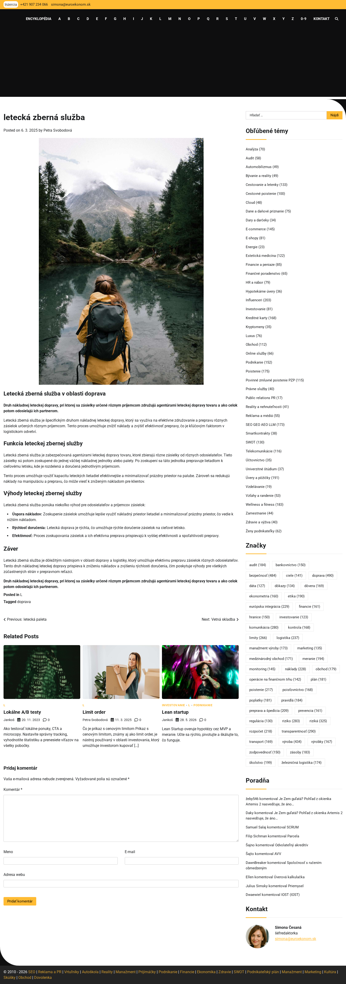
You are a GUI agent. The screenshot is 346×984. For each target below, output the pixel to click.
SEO (31, 972)
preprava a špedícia (269, 711)
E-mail (130, 852)
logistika (288, 638)
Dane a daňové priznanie (265, 211)
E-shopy (252, 238)
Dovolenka (43, 977)
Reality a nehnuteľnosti (264, 407)
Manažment (126, 972)
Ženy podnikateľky (260, 531)
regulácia (261, 721)
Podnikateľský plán (263, 972)
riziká (318, 721)
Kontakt (322, 19)
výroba (292, 742)
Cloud (250, 202)
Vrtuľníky (71, 972)
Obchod (252, 344)
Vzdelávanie (255, 487)
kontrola (299, 627)
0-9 (303, 19)
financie (309, 606)
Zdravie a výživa (258, 522)
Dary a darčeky (257, 220)
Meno (8, 852)
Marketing (313, 972)
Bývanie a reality (258, 176)
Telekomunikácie (259, 451)
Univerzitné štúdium (261, 469)
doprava (24, 602)
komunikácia (263, 627)
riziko (291, 721)
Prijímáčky (147, 972)
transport (261, 742)
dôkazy (285, 586)
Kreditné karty (256, 318)
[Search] (336, 18)
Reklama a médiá (259, 416)
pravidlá (291, 700)
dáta (257, 586)
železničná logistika (302, 763)
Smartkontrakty (258, 433)
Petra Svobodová (58, 130)
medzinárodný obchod (271, 659)
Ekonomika (206, 972)
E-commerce (256, 229)
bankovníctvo (291, 565)
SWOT (250, 442)
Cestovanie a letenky (262, 185)
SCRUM (293, 827)
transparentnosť (299, 731)
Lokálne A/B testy (22, 712)
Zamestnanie (256, 513)
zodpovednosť (264, 752)
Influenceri (254, 300)
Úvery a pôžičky (258, 478)
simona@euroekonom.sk (295, 939)
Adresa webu (14, 874)
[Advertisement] (173, 64)
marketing (309, 648)
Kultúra (330, 972)
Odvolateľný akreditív (291, 845)
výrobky (321, 742)
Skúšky (10, 977)
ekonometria (263, 596)
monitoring (262, 669)
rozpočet (260, 731)
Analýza (252, 149)
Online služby (256, 353)
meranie (313, 659)
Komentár (13, 789)
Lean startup (175, 712)
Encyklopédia (38, 19)
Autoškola (90, 972)
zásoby (300, 752)
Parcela (293, 836)
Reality (107, 972)
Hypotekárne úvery (260, 291)
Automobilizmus (259, 167)
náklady (295, 669)
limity (258, 638)
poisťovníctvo (297, 690)
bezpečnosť (262, 575)
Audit (250, 158)
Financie (187, 972)
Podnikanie (202, 705)
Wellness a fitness (260, 504)
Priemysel (296, 886)
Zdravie (224, 972)
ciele (294, 575)
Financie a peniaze (260, 265)
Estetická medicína (261, 256)
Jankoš (9, 720)
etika (296, 596)
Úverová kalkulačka (289, 877)
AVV (278, 854)
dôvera (314, 586)
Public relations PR (260, 398)
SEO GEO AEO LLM (261, 425)
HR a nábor (254, 282)
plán (318, 679)
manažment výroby (268, 648)
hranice (259, 617)
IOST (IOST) (290, 895)
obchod (326, 669)
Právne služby (256, 389)
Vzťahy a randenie (260, 496)
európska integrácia (269, 606)
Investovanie (173, 705)
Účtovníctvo (255, 460)
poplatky (260, 700)
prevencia (310, 711)
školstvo (260, 763)
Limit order (94, 712)
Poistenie (253, 371)
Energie (251, 247)
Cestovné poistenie (261, 194)
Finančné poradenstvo (263, 273)
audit (257, 565)
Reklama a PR (49, 972)
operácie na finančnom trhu (275, 679)
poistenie (261, 690)
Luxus (250, 336)
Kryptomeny (255, 327)
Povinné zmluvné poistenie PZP (270, 380)
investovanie (293, 617)
